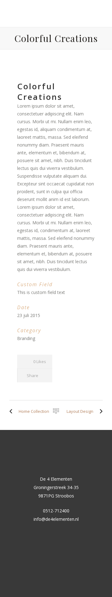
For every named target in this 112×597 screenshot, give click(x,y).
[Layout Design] (99, 411)
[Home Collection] (12, 411)
